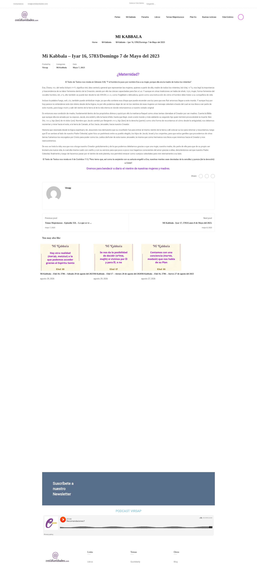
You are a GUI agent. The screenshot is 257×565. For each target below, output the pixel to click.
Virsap (45, 67)
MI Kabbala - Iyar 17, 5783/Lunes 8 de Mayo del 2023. (187, 223)
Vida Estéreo (227, 17)
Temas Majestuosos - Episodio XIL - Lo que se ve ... (68, 223)
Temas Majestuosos (175, 17)
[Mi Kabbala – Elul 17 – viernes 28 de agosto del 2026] (114, 257)
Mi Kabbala (131, 17)
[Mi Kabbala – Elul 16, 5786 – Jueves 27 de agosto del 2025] (161, 257)
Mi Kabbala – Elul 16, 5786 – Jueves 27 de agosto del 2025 (167, 274)
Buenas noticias (209, 17)
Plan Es (193, 17)
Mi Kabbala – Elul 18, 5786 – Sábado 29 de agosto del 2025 (67, 274)
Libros (157, 17)
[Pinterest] (213, 176)
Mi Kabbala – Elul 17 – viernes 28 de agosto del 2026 (117, 274)
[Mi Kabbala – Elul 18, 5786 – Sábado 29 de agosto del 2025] (60, 257)
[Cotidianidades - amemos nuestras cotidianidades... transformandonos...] (26, 17)
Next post (207, 218)
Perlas (117, 17)
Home (94, 42)
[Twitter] (207, 176)
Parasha (145, 17)
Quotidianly (135, 562)
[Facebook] (201, 176)
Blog (176, 562)
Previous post (51, 218)
